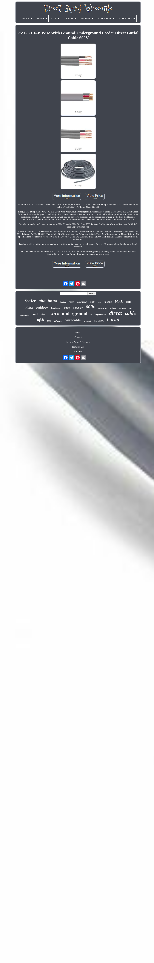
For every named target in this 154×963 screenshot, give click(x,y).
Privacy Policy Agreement (78, 342)
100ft (67, 307)
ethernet (58, 321)
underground (74, 313)
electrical (82, 301)
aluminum (48, 301)
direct (115, 313)
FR (80, 351)
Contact (78, 337)
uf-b (40, 320)
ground (87, 321)
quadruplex (24, 315)
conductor (122, 308)
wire (54, 313)
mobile (108, 301)
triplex (29, 307)
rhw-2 (44, 314)
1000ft (71, 302)
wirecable (73, 320)
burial (113, 319)
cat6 (130, 308)
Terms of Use (78, 347)
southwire (102, 308)
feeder (30, 300)
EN (75, 351)
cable (130, 313)
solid (128, 301)
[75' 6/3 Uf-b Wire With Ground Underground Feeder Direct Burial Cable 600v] (78, 61)
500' (92, 302)
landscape (56, 308)
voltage (113, 308)
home (100, 302)
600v (90, 306)
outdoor (42, 307)
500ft (49, 321)
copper (99, 320)
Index (78, 332)
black (119, 301)
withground (98, 314)
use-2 (35, 314)
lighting (63, 302)
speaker (78, 307)
